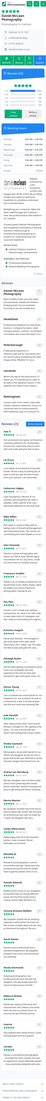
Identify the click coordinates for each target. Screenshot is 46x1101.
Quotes (40, 62)
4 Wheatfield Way (18, 37)
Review (19, 62)
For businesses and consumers (20, 1090)
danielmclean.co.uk (19, 49)
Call (29, 62)
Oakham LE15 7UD (19, 32)
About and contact (13, 1084)
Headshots (11, 319)
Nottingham (12, 396)
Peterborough (13, 345)
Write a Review (35, 424)
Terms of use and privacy (16, 1097)
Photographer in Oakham (17, 24)
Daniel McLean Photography (13, 18)
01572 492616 (16, 43)
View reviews (13, 114)
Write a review (33, 114)
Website (6, 62)
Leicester (10, 371)
